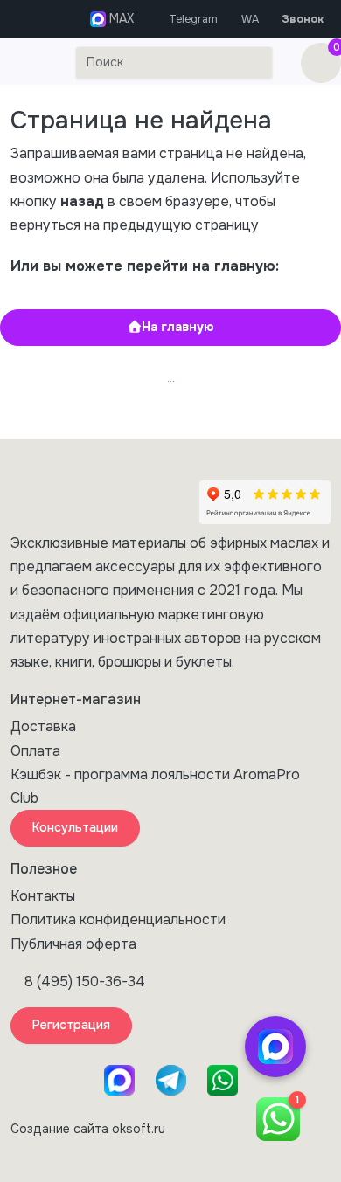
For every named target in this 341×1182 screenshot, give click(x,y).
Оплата (35, 751)
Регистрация (71, 1025)
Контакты (42, 896)
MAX (120, 18)
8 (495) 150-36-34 (84, 981)
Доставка (43, 726)
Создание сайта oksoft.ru (87, 1129)
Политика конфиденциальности (118, 919)
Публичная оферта (73, 944)
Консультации (75, 827)
